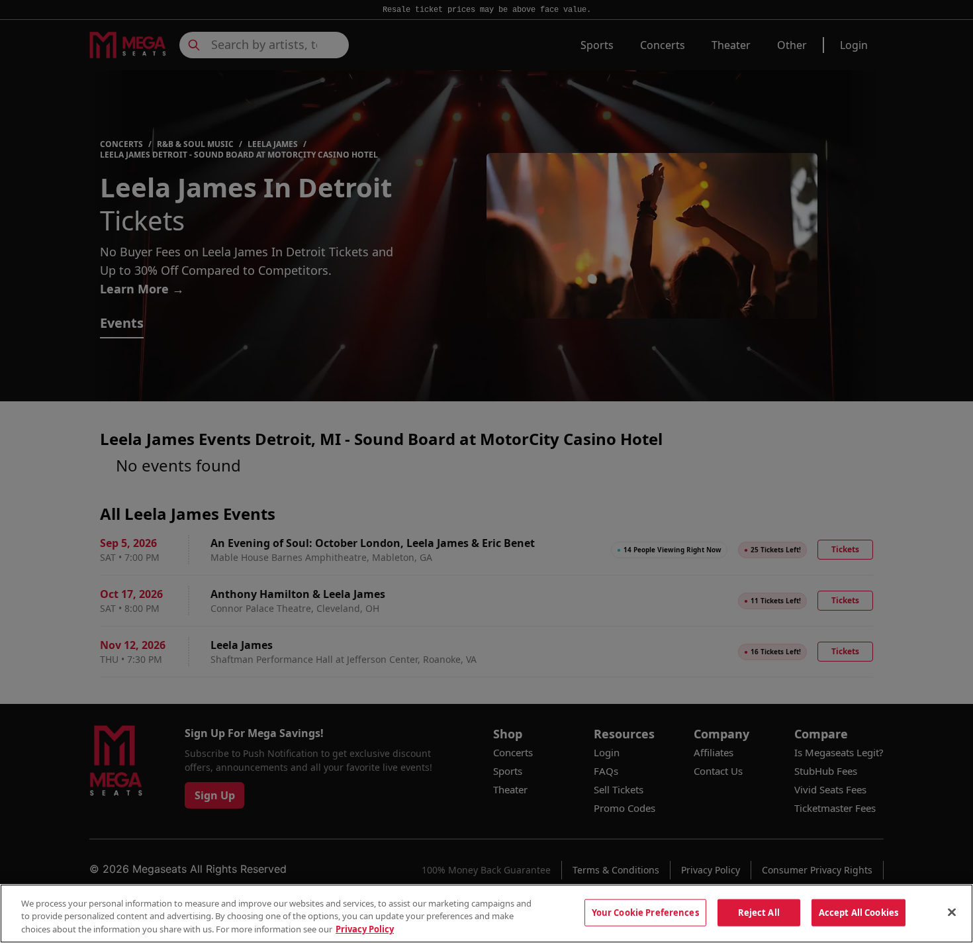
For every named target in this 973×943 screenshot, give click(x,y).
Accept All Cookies (858, 912)
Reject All (759, 912)
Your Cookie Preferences (645, 912)
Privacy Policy (365, 929)
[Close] (951, 911)
